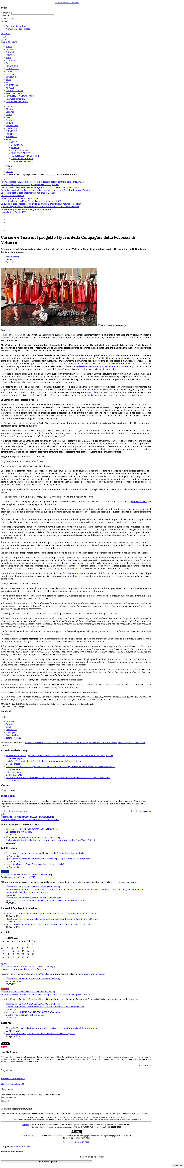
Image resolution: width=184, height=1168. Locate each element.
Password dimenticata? (16, 26)
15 (28, 950)
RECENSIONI (12, 125)
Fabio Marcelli (15, 763)
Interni (9, 114)
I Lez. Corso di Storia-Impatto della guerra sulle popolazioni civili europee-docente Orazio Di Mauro (52, 919)
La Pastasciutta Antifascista (19, 831)
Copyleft (25, 1124)
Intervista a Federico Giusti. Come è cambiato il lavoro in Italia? (30, 819)
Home (9, 106)
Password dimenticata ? (22, 158)
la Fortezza (11, 729)
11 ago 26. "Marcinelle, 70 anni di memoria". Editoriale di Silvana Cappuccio (40, 1033)
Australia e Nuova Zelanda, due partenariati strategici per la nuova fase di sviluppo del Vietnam (45, 190)
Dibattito (5, 989)
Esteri (8, 117)
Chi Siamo (10, 109)
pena (8, 726)
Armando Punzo (13, 735)
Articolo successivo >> (141, 811)
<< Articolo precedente (11, 811)
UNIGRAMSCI (12, 128)
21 (23, 954)
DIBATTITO (11, 131)
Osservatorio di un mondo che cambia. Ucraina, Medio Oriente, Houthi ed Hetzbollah (45, 853)
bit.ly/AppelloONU (44, 974)
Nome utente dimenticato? (18, 28)
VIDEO (14, 142)
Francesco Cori (15, 780)
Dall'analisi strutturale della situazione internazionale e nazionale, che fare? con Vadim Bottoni (50, 840)
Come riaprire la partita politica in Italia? (20, 198)
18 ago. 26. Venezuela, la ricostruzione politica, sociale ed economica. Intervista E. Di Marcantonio (51, 1028)
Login (3, 36)
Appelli (4, 963)
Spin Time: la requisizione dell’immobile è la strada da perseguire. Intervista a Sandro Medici (49, 858)
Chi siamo (58, 3)
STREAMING (17, 144)
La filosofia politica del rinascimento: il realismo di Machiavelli (29, 192)
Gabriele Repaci (16, 758)
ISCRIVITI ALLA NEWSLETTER (25, 155)
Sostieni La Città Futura (70, 3)
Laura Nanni (14, 256)
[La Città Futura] (9, 41)
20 (18, 954)
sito (34, 425)
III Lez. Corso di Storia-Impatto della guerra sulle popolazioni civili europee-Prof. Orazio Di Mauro (51, 913)
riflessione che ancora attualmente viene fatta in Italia (102, 366)
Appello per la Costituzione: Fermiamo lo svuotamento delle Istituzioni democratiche (45, 900)
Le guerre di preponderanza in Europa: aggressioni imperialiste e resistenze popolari (41, 203)
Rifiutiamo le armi (14, 981)
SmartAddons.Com (21, 1146)
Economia (10, 120)
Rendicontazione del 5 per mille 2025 (18, 877)
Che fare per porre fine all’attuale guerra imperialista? (26, 209)
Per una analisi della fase (12, 195)
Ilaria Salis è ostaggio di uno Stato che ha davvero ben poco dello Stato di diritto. (43, 761)
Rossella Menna (70, 573)
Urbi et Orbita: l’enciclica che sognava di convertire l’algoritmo (30, 184)
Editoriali (10, 111)
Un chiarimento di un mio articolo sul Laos (26, 1015)
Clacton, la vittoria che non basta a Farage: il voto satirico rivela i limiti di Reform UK (40, 187)
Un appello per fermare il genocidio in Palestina (23, 969)
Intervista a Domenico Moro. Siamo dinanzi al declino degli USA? (31, 201)
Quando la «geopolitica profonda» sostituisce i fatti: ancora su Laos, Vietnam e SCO (40, 206)
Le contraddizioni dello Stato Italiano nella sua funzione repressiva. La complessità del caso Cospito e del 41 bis (58, 777)
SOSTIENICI (11, 136)
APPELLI (15, 147)
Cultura (9, 122)
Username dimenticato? (22, 161)
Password (5, 15)
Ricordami (8, 18)
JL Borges (10, 732)
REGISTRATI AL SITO (20, 153)
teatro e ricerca (13, 737)
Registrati (5, 33)
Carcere (9, 724)
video (3, 814)
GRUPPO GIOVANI (19, 150)
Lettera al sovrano (14, 772)
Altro (8, 139)
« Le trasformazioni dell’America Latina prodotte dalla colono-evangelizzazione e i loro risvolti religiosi (73, 742)
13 (18, 950)
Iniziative (10, 133)
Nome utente (7, 12)
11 (8, 950)
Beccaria (10, 721)
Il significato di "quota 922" (13, 212)
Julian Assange (15, 774)
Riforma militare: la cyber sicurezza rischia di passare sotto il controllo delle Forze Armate (42, 181)
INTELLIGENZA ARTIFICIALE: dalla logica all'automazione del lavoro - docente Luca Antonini (48, 924)
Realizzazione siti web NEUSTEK (76, 1142)
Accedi (4, 21)
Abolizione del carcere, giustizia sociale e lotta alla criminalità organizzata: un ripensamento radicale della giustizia (59, 755)
